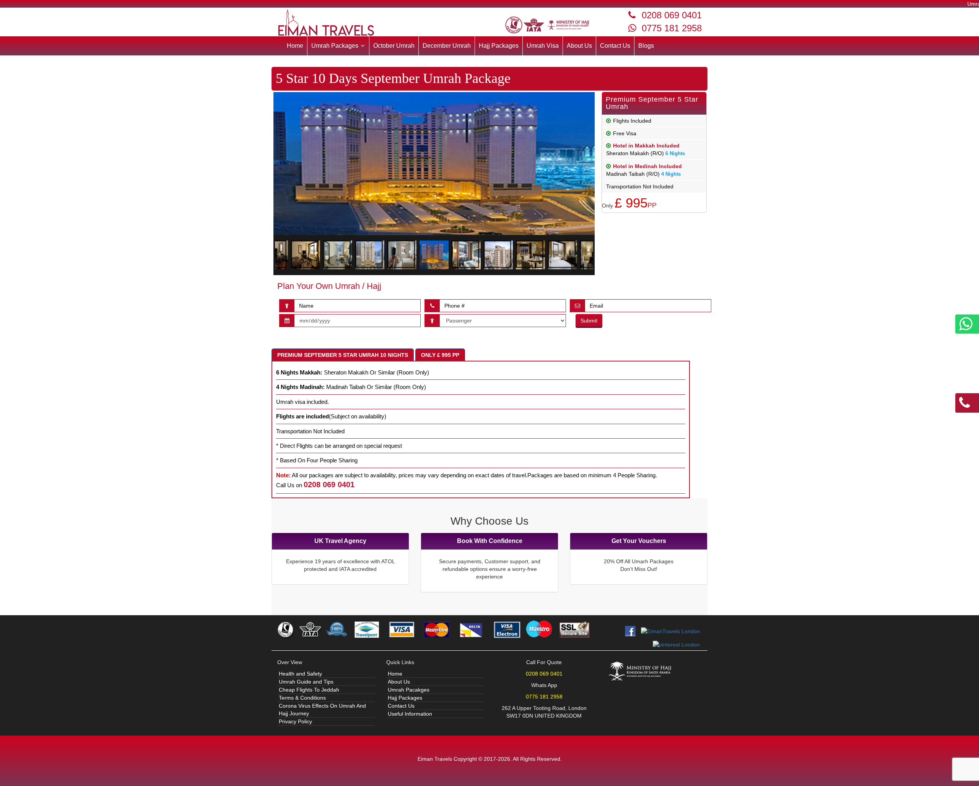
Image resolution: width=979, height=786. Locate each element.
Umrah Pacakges (408, 690)
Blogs (646, 45)
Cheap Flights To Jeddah (309, 690)
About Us (579, 45)
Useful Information (410, 714)
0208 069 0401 (672, 15)
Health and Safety (300, 674)
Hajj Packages (499, 45)
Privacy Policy (295, 721)
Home (295, 45)
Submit (589, 321)
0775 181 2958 (672, 28)
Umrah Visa (543, 45)
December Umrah (447, 45)
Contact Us (615, 45)
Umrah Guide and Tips (306, 682)
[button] (338, 45)
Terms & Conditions (302, 698)
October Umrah (394, 45)
